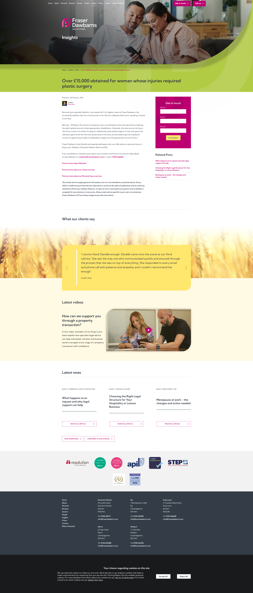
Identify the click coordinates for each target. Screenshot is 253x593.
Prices (101, 3)
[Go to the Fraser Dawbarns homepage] (126, 24)
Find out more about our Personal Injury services (82, 176)
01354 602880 (106, 543)
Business (72, 3)
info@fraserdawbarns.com (108, 519)
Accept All (163, 576)
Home (50, 3)
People (86, 3)
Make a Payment (118, 3)
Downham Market (105, 500)
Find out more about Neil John (74, 163)
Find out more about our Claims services (78, 170)
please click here (95, 580)
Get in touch (180, 3)
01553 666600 (171, 516)
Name (162, 107)
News (77, 70)
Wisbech (133, 527)
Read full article (78, 424)
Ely (131, 500)
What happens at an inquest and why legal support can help (75, 401)
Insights (94, 3)
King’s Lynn (167, 500)
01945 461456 (138, 543)
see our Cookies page (124, 577)
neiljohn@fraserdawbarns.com (91, 157)
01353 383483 (138, 516)
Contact (107, 3)
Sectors (79, 3)
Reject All (184, 576)
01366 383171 (105, 516)
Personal (64, 3)
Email (162, 117)
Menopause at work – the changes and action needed (173, 401)
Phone (162, 127)
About (56, 3)
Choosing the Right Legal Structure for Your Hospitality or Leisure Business (125, 401)
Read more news (72, 439)
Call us (198, 3)
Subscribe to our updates (98, 439)
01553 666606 (117, 157)
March (100, 527)
